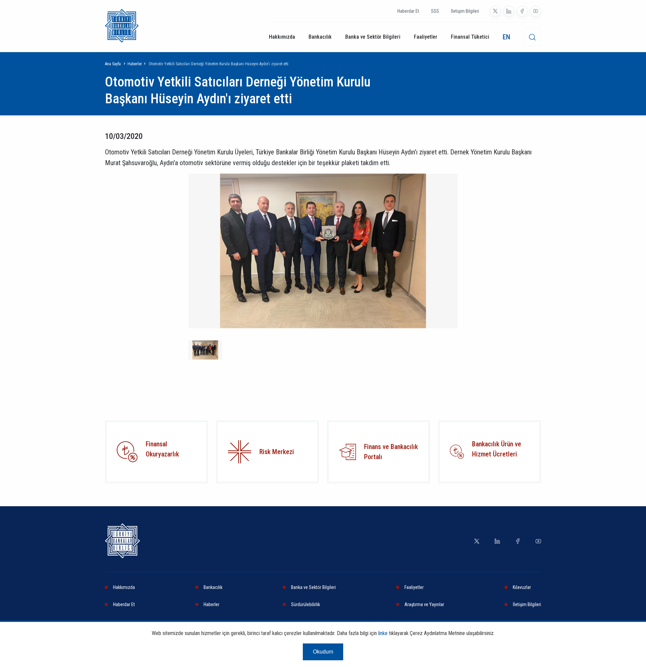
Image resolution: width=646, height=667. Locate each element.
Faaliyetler (425, 37)
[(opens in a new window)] (495, 11)
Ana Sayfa (113, 64)
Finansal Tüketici (470, 37)
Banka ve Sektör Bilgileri (372, 37)
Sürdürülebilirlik (305, 604)
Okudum (323, 652)
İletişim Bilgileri (465, 11)
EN (506, 37)
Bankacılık (320, 37)
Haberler (135, 64)
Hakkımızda (282, 37)
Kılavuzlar (522, 587)
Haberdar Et (408, 11)
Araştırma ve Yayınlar (424, 604)
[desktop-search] (532, 37)
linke (383, 633)
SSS (435, 11)
